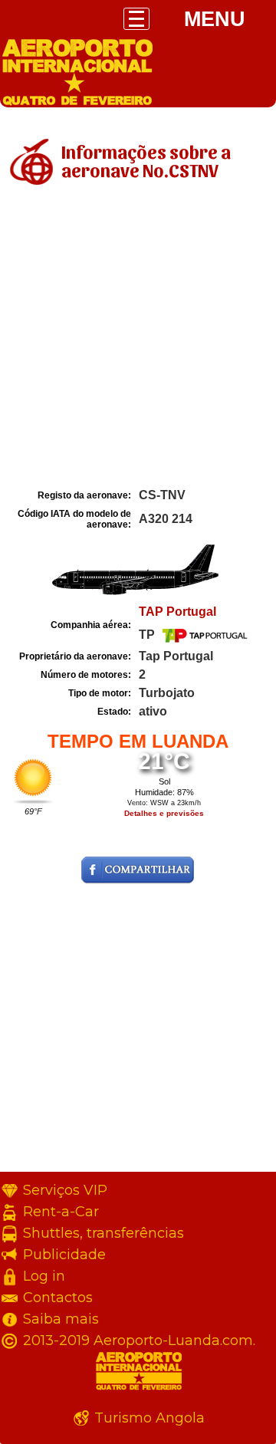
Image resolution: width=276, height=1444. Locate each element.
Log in (44, 1276)
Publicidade (64, 1254)
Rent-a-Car (61, 1211)
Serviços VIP (65, 1190)
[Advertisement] (138, 340)
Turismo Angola (149, 1417)
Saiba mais (61, 1319)
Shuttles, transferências (103, 1233)
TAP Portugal (177, 611)
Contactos (58, 1297)
